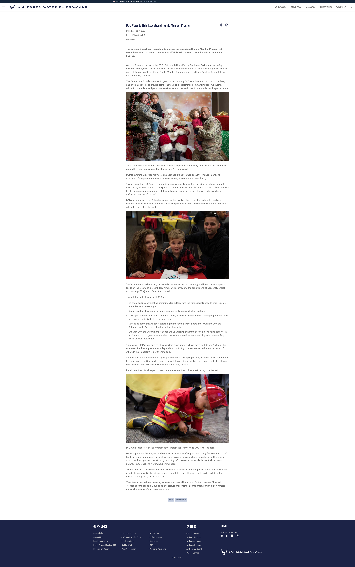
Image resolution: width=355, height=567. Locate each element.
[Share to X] (145, 35)
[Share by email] (227, 25)
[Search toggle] (351, 7)
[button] (150, 1)
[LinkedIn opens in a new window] (222, 535)
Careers (191, 526)
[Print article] (222, 25)
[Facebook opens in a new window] (232, 535)
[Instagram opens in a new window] (237, 535)
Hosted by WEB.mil (177, 557)
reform (171, 499)
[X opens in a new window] (227, 535)
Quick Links (100, 526)
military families (181, 499)
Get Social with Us (230, 532)
